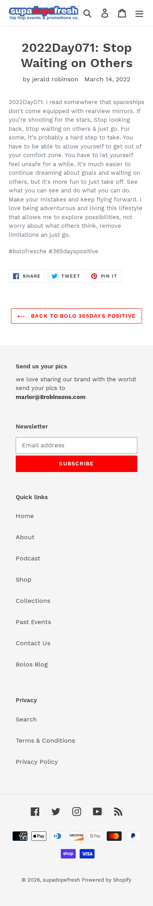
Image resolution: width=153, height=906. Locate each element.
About (25, 537)
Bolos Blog (32, 664)
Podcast (28, 558)
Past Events (33, 622)
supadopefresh (61, 880)
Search (26, 719)
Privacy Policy (37, 761)
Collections (33, 600)
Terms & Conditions (45, 740)
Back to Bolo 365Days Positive (82, 316)
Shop (23, 579)
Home (25, 516)
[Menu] (139, 13)
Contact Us (33, 643)
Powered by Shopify (106, 880)
